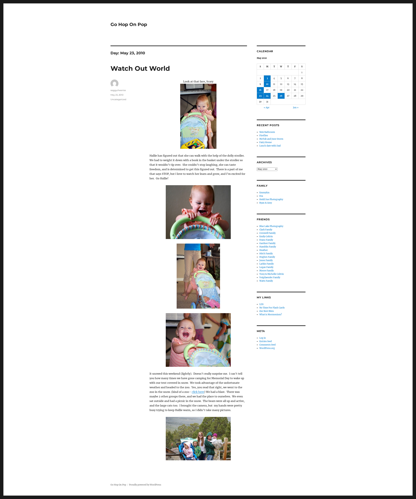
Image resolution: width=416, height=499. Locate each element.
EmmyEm (264, 192)
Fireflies (263, 135)
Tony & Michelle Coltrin (271, 274)
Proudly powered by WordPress (145, 484)
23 (260, 95)
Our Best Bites (266, 311)
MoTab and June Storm (271, 139)
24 (267, 95)
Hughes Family (267, 257)
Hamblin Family (267, 246)
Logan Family (266, 267)
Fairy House (265, 142)
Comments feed (267, 344)
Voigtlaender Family (269, 277)
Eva (261, 196)
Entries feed (265, 341)
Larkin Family (266, 263)
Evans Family (266, 240)
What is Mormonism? (270, 314)
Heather (263, 250)
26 (281, 95)
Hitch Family (266, 253)
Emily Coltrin (266, 236)
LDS (261, 304)
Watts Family (266, 280)
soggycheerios (118, 90)
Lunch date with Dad (270, 145)
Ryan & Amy (265, 202)
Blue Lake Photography (271, 226)
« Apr (266, 107)
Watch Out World (140, 68)
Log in (262, 338)
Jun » (296, 107)
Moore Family (266, 270)
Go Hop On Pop (128, 24)
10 (267, 84)
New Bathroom (267, 132)
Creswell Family (267, 233)
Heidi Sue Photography (271, 199)
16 (260, 90)
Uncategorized (118, 99)
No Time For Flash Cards (272, 307)
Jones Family (266, 260)
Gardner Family (267, 243)
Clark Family (265, 229)
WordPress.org (267, 348)
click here (198, 391)
